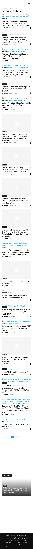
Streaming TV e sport (11, 540)
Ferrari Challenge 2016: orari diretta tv (16, 372)
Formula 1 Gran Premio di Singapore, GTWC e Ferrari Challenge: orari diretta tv (16, 89)
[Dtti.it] (11, 3)
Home (3, 8)
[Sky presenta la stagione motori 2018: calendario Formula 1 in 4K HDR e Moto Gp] (16, 322)
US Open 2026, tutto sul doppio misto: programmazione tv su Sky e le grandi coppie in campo (15, 490)
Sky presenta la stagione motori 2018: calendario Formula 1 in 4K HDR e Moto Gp (16, 328)
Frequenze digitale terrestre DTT (18, 535)
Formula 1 (4, 18)
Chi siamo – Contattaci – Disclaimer (12, 542)
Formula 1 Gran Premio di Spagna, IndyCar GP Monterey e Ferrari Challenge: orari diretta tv (15, 56)
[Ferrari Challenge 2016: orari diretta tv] (16, 369)
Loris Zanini (5, 27)
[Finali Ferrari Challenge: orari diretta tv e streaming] (16, 270)
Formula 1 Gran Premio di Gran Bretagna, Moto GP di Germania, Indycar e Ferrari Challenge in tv (14, 40)
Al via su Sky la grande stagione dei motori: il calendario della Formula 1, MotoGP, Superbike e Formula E (16, 252)
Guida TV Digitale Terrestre (15, 537)
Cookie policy (16, 544)
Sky (3, 421)
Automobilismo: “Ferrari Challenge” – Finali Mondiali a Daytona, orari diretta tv (16, 359)
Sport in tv (4, 131)
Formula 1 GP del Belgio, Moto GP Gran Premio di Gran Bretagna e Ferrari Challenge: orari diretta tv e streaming (15, 233)
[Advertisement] (16, 458)
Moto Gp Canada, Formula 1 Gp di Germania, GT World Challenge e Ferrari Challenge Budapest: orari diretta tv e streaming (15, 137)
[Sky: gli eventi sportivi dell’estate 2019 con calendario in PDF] (16, 291)
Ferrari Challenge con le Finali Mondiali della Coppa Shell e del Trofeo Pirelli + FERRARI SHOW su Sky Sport (15, 389)
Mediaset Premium (21, 540)
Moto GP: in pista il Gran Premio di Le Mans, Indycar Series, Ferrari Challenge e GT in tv (16, 105)
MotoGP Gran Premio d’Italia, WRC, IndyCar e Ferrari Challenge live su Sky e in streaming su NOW (15, 72)
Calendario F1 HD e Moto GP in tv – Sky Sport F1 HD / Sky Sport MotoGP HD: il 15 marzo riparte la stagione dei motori (16, 409)
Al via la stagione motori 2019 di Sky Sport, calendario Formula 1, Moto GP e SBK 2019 (16, 312)
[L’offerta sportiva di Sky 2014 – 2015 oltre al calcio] (16, 420)
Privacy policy (25, 542)
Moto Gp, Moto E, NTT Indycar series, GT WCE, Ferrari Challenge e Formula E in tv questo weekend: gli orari (16, 170)
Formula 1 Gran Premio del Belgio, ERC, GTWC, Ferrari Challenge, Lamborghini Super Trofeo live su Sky (16, 23)
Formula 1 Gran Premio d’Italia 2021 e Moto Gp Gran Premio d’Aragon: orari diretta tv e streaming (16, 201)
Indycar (3, 67)
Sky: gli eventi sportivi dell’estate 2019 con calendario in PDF (14, 297)
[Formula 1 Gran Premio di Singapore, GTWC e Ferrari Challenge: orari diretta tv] (16, 83)
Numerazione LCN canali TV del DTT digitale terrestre (16, 538)
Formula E (4, 100)
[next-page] (19, 437)
